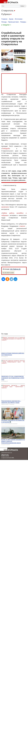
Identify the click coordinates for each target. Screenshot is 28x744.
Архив (11, 19)
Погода (4, 22)
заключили (5, 207)
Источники (18, 19)
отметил (22, 226)
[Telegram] (11, 279)
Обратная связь (5, 454)
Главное (4, 19)
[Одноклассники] (7, 279)
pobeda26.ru (7, 71)
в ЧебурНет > (6, 25)
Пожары (23, 22)
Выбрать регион (5, 455)
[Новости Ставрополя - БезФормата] (9, 2)
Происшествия (13, 22)
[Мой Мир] (15, 279)
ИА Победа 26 (15, 269)
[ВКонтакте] (3, 279)
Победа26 (5, 148)
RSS (13, 457)
